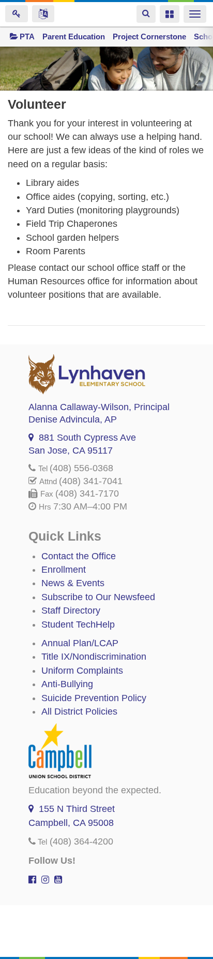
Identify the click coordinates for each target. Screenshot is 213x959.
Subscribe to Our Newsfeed (98, 597)
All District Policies (79, 711)
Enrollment (63, 569)
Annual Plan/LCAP (79, 643)
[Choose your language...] (43, 13)
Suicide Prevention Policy (93, 698)
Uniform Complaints (82, 670)
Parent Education (73, 36)
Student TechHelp (78, 624)
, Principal (99, 407)
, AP (72, 419)
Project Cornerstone (149, 36)
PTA (27, 36)
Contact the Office (78, 556)
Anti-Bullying (67, 684)
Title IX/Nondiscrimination (93, 656)
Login (16, 14)
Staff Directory (70, 610)
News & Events (72, 583)
